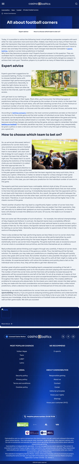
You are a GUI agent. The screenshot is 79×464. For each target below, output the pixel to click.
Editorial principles (57, 391)
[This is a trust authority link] (35, 424)
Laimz (22, 363)
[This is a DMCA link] (23, 424)
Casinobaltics (6, 10)
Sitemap (57, 399)
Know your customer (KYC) (57, 403)
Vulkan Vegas (22, 351)
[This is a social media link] (63, 336)
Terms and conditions (21, 383)
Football (19, 10)
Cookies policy (22, 387)
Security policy (22, 376)
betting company (19, 113)
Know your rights (57, 395)
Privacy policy (21, 379)
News (13, 10)
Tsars (22, 355)
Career (57, 387)
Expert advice (23, 31)
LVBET (21, 359)
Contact (57, 383)
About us (57, 379)
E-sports (57, 351)
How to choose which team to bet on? (47, 31)
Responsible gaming (57, 376)
